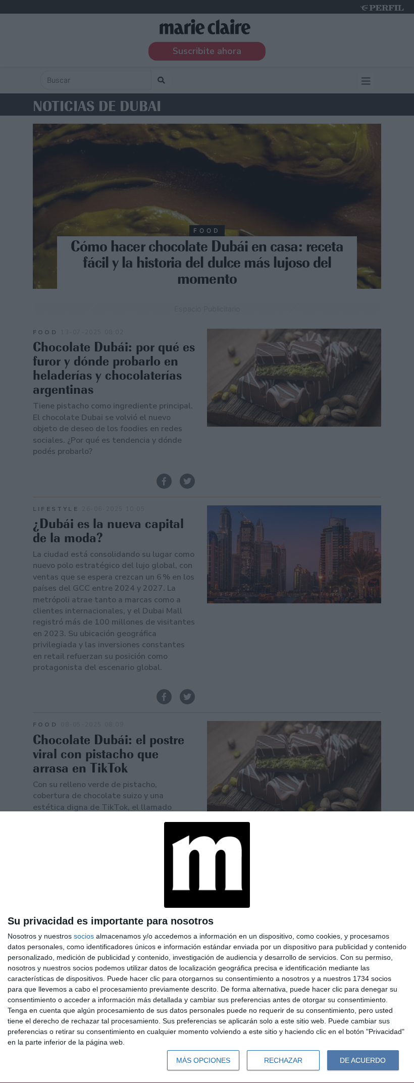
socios (84, 936)
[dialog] (207, 947)
